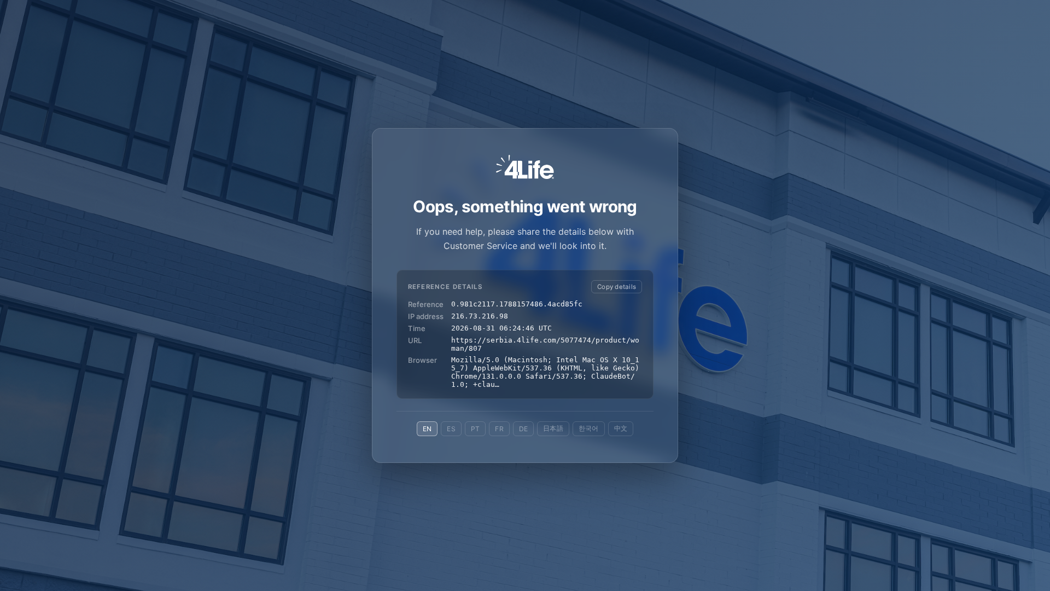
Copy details (616, 287)
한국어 (589, 428)
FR (499, 429)
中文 (620, 428)
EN (427, 429)
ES (451, 429)
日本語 (553, 428)
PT (475, 429)
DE (523, 429)
